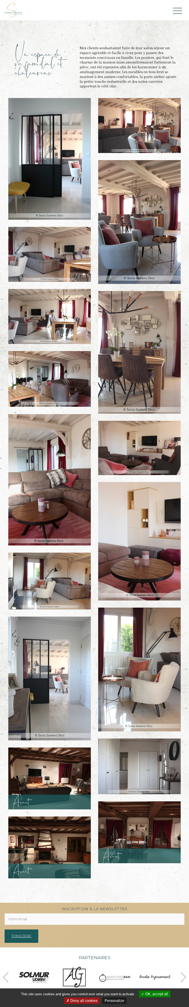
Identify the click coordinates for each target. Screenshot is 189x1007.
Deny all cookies (83, 1001)
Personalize (114, 1001)
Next (181, 977)
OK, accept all (156, 994)
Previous (8, 977)
